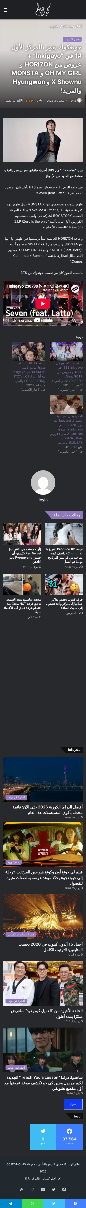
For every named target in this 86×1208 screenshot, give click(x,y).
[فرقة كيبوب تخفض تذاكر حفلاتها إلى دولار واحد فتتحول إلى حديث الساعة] (64, 584)
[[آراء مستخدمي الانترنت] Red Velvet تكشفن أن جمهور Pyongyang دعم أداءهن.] (22, 534)
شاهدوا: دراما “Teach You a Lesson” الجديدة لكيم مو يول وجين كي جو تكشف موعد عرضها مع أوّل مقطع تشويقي (43, 1083)
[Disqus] (43, 681)
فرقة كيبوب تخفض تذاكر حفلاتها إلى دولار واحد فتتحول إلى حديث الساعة (64, 603)
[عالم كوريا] (43, 9)
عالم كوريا (73, 1164)
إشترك (73, 1104)
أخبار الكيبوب (57, 26)
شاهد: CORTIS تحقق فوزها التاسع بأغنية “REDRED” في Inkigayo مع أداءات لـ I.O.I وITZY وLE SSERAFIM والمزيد (29, 372)
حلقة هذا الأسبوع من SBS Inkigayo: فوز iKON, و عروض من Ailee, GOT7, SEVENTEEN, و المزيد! (67, 372)
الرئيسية (73, 26)
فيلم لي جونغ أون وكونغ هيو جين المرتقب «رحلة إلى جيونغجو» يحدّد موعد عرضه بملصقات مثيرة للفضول (44, 877)
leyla (73, 100)
